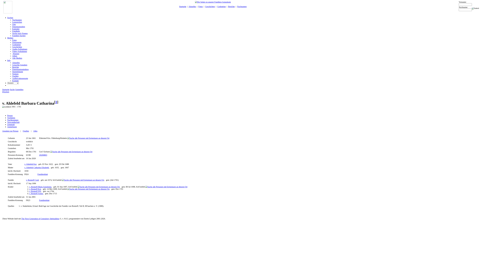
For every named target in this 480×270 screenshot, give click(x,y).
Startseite (182, 7)
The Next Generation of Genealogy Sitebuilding (40, 219)
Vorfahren (11, 118)
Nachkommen (12, 120)
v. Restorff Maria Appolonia (40, 187)
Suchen (10, 18)
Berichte (231, 7)
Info (8, 60)
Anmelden (19, 89)
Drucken (5, 92)
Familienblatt (43, 174)
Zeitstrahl (11, 125)
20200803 (43, 155)
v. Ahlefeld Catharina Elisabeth (36, 167)
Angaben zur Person (10, 131)
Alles (35, 131)
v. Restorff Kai (35, 189)
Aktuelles (192, 7)
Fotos (200, 7)
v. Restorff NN (35, 191)
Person (10, 115)
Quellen (26, 131)
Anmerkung (12, 127)
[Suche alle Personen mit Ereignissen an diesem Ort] (88, 138)
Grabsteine (221, 7)
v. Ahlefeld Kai (30, 164)
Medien (10, 38)
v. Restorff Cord (32, 180)
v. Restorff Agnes (36, 193)
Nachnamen (242, 7)
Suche (12, 89)
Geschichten (210, 7)
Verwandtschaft (13, 122)
